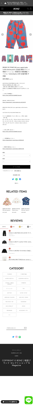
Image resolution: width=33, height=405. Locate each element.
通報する (16, 183)
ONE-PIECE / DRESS (23, 297)
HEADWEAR (23, 301)
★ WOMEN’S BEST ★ (23, 278)
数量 (4, 158)
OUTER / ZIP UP (23, 292)
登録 (25, 328)
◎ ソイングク (9, 288)
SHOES (23, 306)
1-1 (9, 314)
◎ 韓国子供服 (24, 274)
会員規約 (16, 355)
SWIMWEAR (9, 310)
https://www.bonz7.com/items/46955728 (13, 148)
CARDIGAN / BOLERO (9, 297)
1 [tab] (13, 55)
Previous (2, 34)
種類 (4, 152)
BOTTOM (9, 292)
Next (30, 34)
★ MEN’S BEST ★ (9, 278)
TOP (24, 288)
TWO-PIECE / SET (9, 301)
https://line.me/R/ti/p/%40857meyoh (12, 95)
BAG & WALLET (9, 306)
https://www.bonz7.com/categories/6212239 (14, 102)
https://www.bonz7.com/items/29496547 (13, 140)
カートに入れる (16, 166)
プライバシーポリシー (16, 350)
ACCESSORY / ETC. (23, 310)
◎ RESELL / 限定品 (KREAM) (9, 283)
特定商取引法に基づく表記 (16, 352)
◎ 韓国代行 (23, 282)
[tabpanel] (16, 34)
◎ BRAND (9, 274)
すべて (4, 226)
